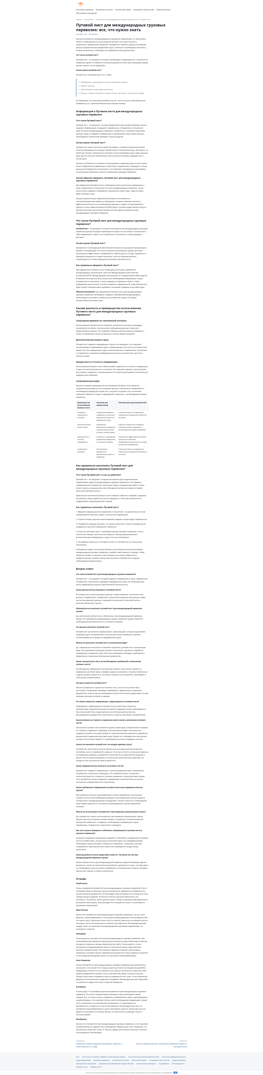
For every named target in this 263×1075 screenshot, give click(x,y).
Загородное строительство (143, 10)
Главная (79, 19)
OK (175, 1072)
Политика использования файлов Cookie (143, 1057)
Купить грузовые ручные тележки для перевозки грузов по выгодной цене (161, 1044)
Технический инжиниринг (146, 1064)
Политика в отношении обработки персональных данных (104, 1057)
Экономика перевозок (84, 10)
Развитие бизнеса (163, 10)
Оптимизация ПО (178, 1064)
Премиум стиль (82, 1067)
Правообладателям (83, 1060)
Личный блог (88, 19)
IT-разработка (164, 1064)
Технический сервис (123, 10)
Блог (77, 1057)
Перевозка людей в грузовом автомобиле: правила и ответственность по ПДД (99, 1044)
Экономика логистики (104, 10)
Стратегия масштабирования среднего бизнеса (116, 1064)
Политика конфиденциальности (174, 1057)
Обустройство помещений (86, 13)
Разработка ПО (96, 1067)
